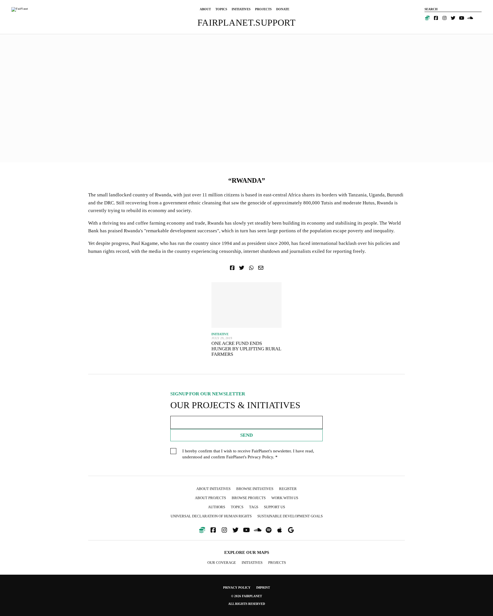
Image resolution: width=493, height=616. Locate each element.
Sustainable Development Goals (290, 516)
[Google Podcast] (290, 530)
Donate (282, 9)
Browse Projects (249, 498)
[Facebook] (436, 18)
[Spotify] (268, 530)
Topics (221, 9)
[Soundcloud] (470, 18)
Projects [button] (263, 9)
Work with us (284, 498)
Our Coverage (221, 562)
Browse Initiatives (254, 489)
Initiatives (252, 562)
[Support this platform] (427, 18)
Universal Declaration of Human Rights (211, 516)
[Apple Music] (279, 530)
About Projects (210, 498)
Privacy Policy (260, 457)
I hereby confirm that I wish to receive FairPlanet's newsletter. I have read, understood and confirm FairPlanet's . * (248, 454)
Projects (277, 562)
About (205, 9)
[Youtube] (461, 18)
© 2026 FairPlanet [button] (246, 596)
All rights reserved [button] (246, 603)
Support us (274, 507)
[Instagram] (444, 18)
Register (288, 489)
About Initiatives (213, 489)
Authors (216, 507)
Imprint (263, 587)
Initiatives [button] (241, 9)
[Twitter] (453, 18)
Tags (253, 507)
